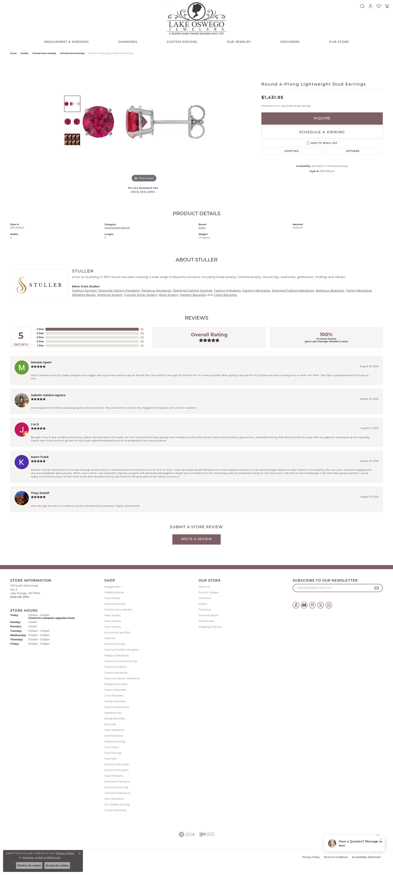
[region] (143, 121)
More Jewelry (168, 294)
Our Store (339, 42)
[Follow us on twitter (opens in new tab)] (320, 605)
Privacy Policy (311, 857)
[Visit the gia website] (187, 834)
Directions (205, 598)
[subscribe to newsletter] (376, 588)
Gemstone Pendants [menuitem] (117, 781)
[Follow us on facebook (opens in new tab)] (296, 605)
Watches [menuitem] (109, 638)
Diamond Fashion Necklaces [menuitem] (122, 678)
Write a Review (196, 539)
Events (203, 603)
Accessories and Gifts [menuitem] (117, 632)
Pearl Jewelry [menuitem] (112, 615)
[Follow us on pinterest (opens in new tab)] (312, 605)
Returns (353, 151)
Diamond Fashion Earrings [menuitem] (120, 661)
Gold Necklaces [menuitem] (113, 735)
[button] (362, 6)
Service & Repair (208, 615)
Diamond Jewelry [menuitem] (115, 603)
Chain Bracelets (225, 294)
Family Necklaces (359, 290)
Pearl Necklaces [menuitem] (114, 798)
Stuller (202, 227)
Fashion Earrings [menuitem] (114, 644)
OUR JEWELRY (239, 42)
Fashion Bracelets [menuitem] (115, 689)
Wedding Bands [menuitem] (114, 592)
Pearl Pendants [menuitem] (113, 775)
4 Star (40, 333)
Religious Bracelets (330, 290)
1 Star (40, 345)
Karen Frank (40, 457)
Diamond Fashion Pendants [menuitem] (121, 649)
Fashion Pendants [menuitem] (115, 666)
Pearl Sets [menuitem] (110, 758)
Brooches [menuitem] (110, 724)
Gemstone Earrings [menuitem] (116, 787)
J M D (35, 424)
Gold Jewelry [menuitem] (112, 598)
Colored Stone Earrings (72, 53)
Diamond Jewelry (110, 294)
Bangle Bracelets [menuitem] (114, 718)
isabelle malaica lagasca (48, 395)
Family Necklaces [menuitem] (115, 701)
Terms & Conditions (336, 857)
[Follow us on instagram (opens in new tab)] (328, 605)
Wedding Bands (83, 294)
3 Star (40, 337)
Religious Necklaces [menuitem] (116, 655)
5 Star (40, 329)
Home (13, 53)
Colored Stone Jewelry (44, 53)
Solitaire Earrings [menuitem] (114, 741)
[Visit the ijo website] (207, 834)
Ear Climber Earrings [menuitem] (117, 804)
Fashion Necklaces (256, 290)
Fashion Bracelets (193, 294)
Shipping (292, 151)
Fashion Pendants (227, 290)
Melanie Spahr (41, 362)
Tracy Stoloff (40, 493)
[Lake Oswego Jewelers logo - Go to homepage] (196, 18)
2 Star (40, 341)
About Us (204, 586)
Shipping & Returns (210, 626)
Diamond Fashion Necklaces (293, 290)
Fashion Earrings (84, 290)
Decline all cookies (29, 865)
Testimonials (206, 621)
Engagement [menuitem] (112, 586)
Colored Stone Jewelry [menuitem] (118, 609)
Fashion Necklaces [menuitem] (115, 672)
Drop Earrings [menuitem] (113, 752)
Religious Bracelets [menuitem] (116, 684)
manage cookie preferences (41, 857)
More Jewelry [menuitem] (112, 626)
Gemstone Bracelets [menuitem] (116, 764)
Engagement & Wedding (66, 42)
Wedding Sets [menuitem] (113, 712)
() (141, 329)
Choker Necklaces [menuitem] (115, 810)
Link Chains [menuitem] (111, 747)
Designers (290, 42)
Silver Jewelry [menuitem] (112, 621)
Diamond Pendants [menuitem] (116, 770)
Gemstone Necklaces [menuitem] (117, 793)
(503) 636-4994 (143, 192)
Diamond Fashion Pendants (119, 290)
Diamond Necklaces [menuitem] (116, 707)
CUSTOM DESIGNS (182, 42)
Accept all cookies (57, 865)
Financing (205, 609)
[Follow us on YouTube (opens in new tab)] (304, 605)
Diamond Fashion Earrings (192, 290)
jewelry (24, 53)
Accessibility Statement (366, 857)
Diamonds (128, 42)
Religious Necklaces (156, 290)
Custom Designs (209, 592)
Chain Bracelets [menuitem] (114, 695)
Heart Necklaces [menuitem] (114, 729)
